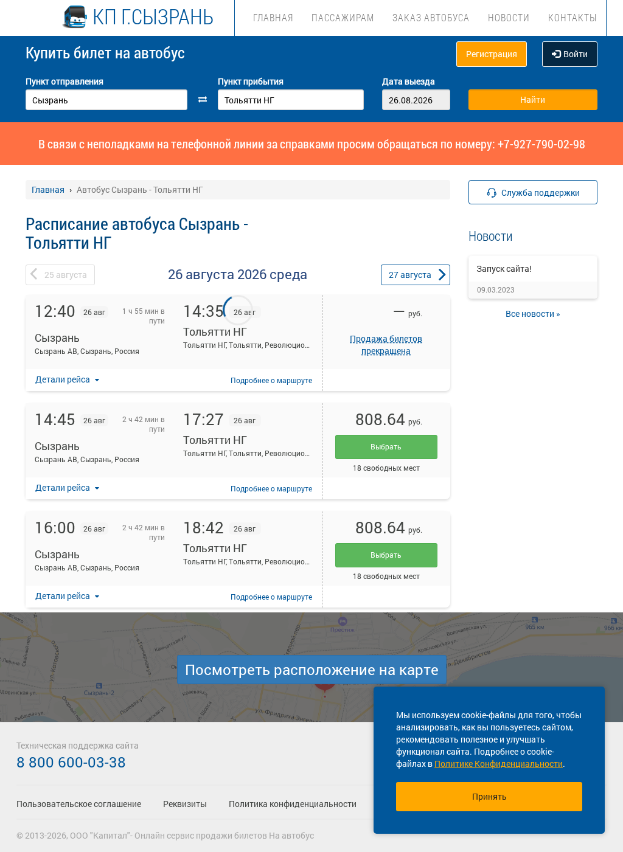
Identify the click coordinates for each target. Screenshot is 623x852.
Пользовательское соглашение (78, 803)
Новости (509, 17)
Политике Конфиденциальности (498, 763)
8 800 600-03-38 (71, 762)
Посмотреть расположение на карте (312, 669)
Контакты (572, 17)
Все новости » (533, 313)
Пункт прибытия (251, 81)
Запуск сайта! (504, 268)
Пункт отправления (64, 81)
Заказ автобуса (431, 17)
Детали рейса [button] (63, 379)
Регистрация (491, 54)
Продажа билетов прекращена (386, 344)
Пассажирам (343, 17)
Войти (575, 54)
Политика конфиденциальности (293, 803)
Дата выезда (408, 81)
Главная (273, 17)
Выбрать (386, 446)
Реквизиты (185, 803)
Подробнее (271, 380)
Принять (489, 796)
